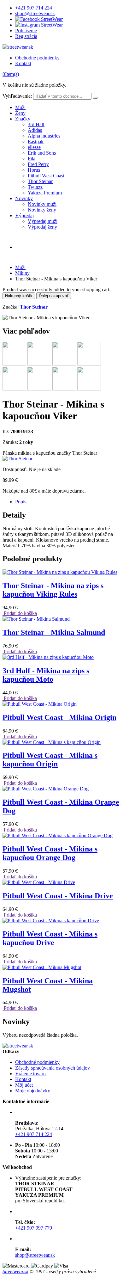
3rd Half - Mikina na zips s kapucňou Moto (46, 674)
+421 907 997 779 (33, 1228)
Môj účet (24, 1085)
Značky (22, 118)
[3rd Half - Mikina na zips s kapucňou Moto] (48, 657)
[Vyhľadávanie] (95, 98)
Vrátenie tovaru (30, 1073)
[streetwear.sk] (18, 47)
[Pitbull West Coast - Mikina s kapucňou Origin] (52, 742)
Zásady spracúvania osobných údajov (52, 1068)
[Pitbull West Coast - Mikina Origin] (40, 704)
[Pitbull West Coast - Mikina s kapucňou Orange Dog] (58, 835)
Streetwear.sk (15, 1271)
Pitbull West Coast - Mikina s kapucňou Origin (50, 759)
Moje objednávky (32, 1090)
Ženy (20, 113)
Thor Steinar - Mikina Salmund (54, 632)
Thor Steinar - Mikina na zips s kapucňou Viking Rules (53, 589)
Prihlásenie (26, 30)
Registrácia (26, 36)
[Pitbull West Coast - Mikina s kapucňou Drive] (51, 920)
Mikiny (22, 273)
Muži (20, 107)
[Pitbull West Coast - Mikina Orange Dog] (46, 788)
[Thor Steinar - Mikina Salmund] (36, 619)
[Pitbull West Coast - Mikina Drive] (39, 882)
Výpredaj (24, 215)
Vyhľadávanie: (17, 96)
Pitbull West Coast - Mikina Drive (58, 896)
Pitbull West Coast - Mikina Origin (59, 717)
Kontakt (23, 63)
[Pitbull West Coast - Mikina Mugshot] (42, 967)
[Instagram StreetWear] (39, 25)
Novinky (24, 198)
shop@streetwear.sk (35, 13)
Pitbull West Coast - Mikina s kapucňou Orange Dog (50, 853)
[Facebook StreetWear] (39, 19)
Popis (20, 501)
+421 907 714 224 (33, 7)
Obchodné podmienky (37, 57)
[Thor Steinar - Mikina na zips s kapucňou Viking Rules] (60, 572)
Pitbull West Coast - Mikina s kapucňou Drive (50, 938)
